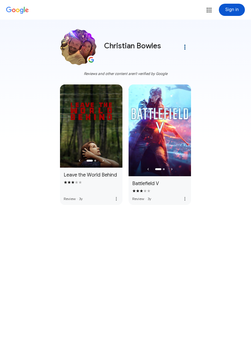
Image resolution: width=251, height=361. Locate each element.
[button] (209, 10)
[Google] (17, 10)
